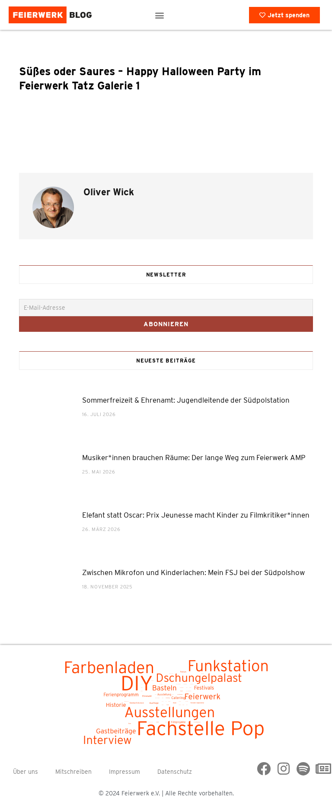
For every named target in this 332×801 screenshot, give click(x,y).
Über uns (25, 771)
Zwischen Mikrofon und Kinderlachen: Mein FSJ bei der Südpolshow (193, 572)
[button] (160, 15)
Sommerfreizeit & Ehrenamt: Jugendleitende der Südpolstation (186, 400)
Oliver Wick (108, 191)
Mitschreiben (73, 771)
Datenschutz (174, 771)
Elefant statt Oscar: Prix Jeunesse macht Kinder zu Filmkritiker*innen (196, 515)
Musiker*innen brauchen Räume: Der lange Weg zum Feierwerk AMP (194, 457)
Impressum (124, 771)
